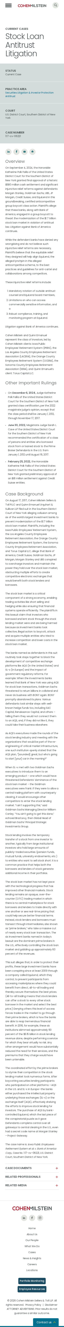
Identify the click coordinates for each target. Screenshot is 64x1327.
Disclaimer (51, 1305)
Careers (32, 1264)
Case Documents (18, 1168)
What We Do (32, 1246)
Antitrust (10, 96)
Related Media (16, 1185)
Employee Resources (32, 1289)
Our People (32, 1240)
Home (32, 1228)
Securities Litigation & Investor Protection (29, 92)
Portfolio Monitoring (32, 1281)
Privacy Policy (33, 1305)
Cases (32, 1252)
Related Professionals (23, 1176)
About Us (32, 1234)
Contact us (44, 1322)
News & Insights (32, 1258)
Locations (32, 1270)
